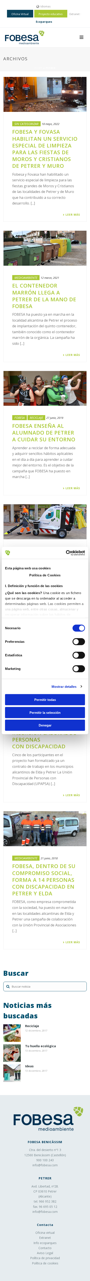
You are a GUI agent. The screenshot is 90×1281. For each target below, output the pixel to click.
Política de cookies (45, 1263)
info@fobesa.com (45, 1165)
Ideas (29, 1066)
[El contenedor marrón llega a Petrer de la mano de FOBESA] (45, 248)
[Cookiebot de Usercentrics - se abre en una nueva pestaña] (66, 553)
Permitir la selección (45, 712)
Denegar (45, 725)
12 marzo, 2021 (50, 278)
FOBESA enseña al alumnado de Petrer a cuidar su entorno (43, 432)
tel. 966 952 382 (45, 1201)
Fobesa (19, 418)
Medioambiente (25, 278)
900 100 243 (45, 1160)
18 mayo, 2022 (50, 124)
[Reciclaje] (12, 1033)
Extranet (45, 1238)
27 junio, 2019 (54, 418)
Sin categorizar (26, 124)
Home (38, 67)
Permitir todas (45, 700)
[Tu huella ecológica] (12, 1053)
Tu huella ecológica (40, 1046)
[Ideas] (12, 1073)
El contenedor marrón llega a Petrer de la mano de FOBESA (44, 296)
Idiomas (45, 6)
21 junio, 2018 (49, 858)
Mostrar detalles (64, 686)
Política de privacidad (45, 1258)
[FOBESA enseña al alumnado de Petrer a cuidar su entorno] (45, 388)
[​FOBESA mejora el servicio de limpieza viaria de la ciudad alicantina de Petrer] (45, 521)
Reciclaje (36, 418)
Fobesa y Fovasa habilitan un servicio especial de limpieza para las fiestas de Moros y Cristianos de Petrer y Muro (45, 148)
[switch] (79, 641)
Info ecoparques (45, 1243)
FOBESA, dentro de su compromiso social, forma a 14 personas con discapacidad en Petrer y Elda (44, 879)
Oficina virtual (45, 1233)
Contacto (45, 1248)
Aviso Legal (45, 1253)
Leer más (73, 214)
